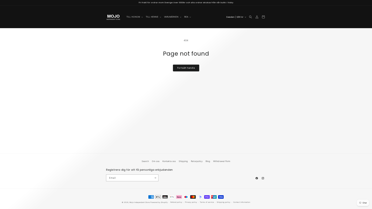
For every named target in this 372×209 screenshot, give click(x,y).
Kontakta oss (169, 161)
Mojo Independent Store (139, 202)
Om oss (156, 161)
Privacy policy (191, 202)
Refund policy (176, 202)
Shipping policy (223, 202)
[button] (134, 17)
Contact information (241, 202)
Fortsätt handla (186, 67)
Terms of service (207, 202)
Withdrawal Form (221, 161)
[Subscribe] (155, 177)
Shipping (183, 161)
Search (145, 161)
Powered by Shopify (159, 202)
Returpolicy (197, 161)
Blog (208, 161)
